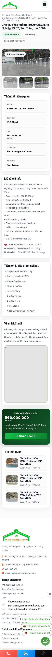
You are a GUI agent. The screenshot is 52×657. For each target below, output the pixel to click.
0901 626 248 (11, 569)
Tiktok (43, 653)
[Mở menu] (45, 4)
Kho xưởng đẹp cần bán (12, 585)
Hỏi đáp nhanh (26, 436)
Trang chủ (6, 15)
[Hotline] (8, 653)
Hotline (8, 653)
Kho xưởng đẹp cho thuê (13, 589)
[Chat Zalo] (26, 653)
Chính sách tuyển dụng (12, 643)
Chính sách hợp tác (10, 638)
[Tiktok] (43, 653)
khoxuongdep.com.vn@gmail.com (20, 573)
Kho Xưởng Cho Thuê (21, 15)
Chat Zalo (26, 653)
